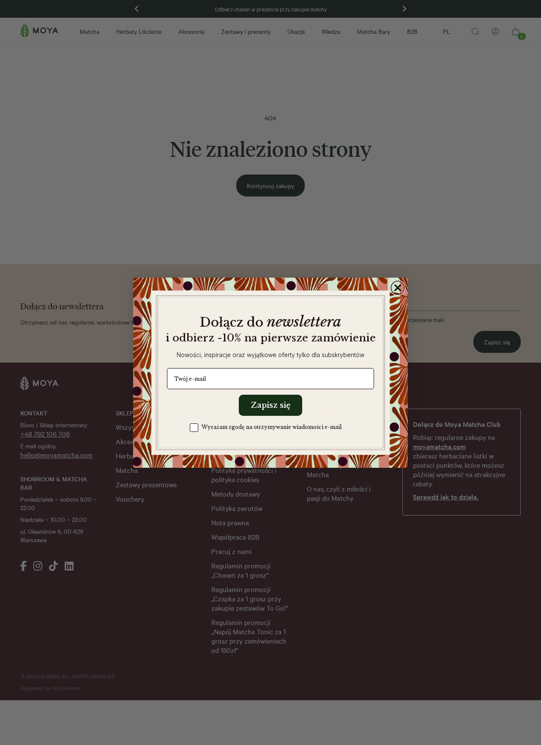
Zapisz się (270, 405)
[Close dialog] (397, 288)
